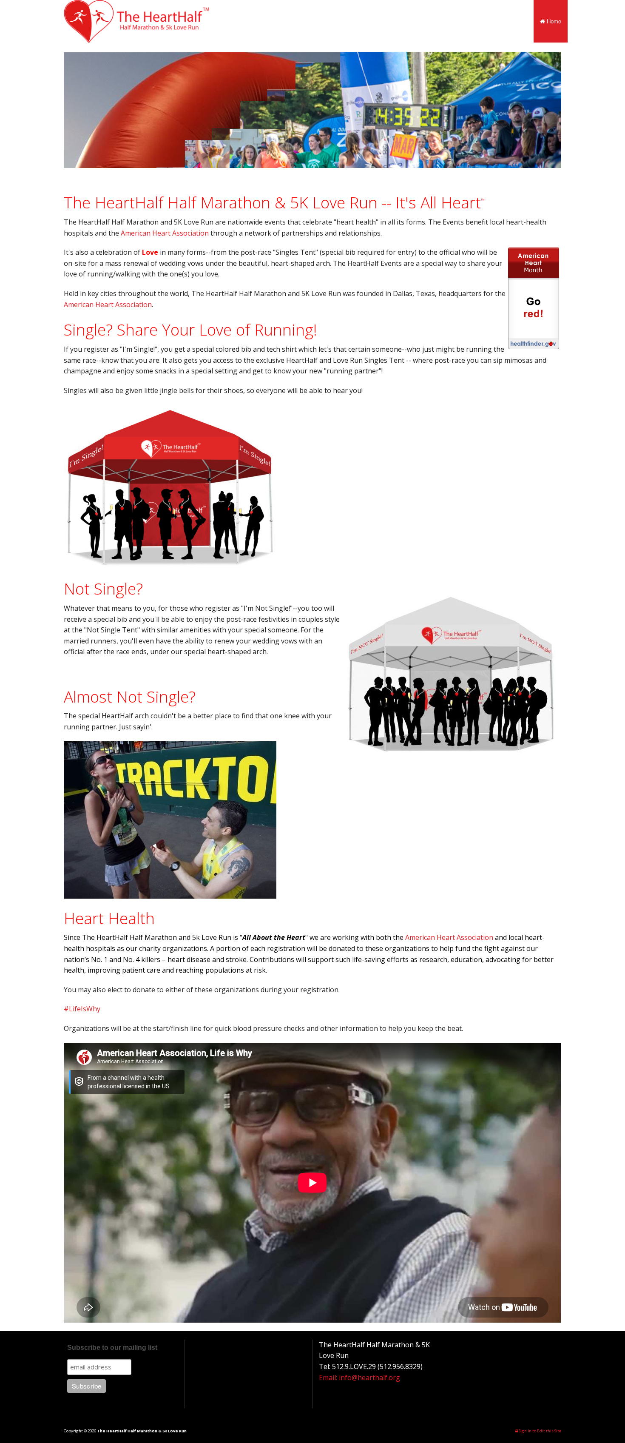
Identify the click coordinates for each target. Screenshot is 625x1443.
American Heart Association (165, 233)
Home (553, 21)
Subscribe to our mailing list (112, 1347)
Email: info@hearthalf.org (359, 1377)
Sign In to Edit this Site (539, 1431)
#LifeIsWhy (82, 1008)
